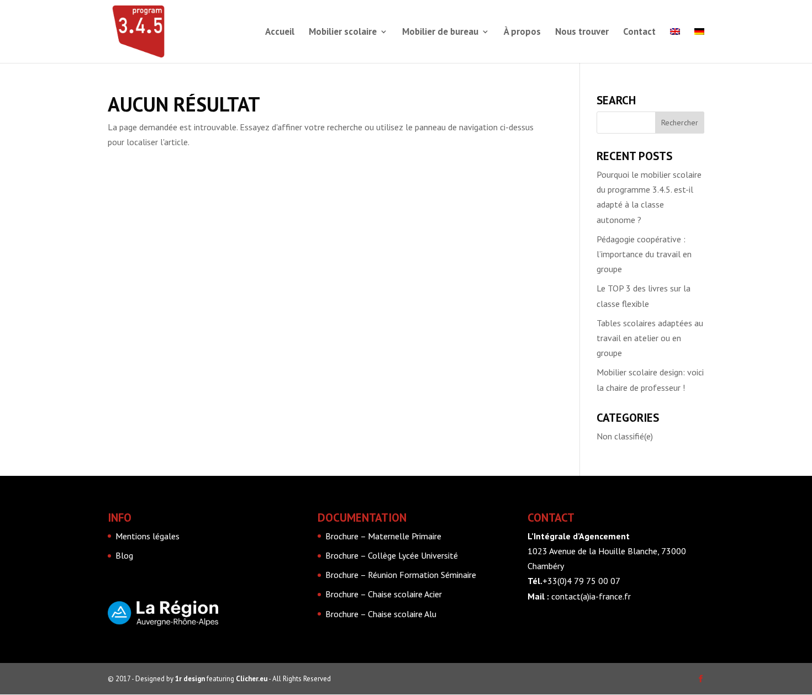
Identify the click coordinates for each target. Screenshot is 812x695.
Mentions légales (147, 536)
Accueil (279, 33)
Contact (639, 33)
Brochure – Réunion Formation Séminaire (400, 574)
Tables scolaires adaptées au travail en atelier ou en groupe (650, 337)
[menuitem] (675, 45)
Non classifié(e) (625, 436)
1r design (190, 678)
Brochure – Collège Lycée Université (391, 555)
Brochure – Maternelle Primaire (383, 536)
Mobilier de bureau (440, 33)
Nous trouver (582, 33)
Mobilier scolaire (343, 33)
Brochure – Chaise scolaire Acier (383, 593)
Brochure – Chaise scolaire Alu (380, 613)
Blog (124, 555)
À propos (522, 33)
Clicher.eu (251, 678)
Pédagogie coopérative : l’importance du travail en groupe (644, 254)
